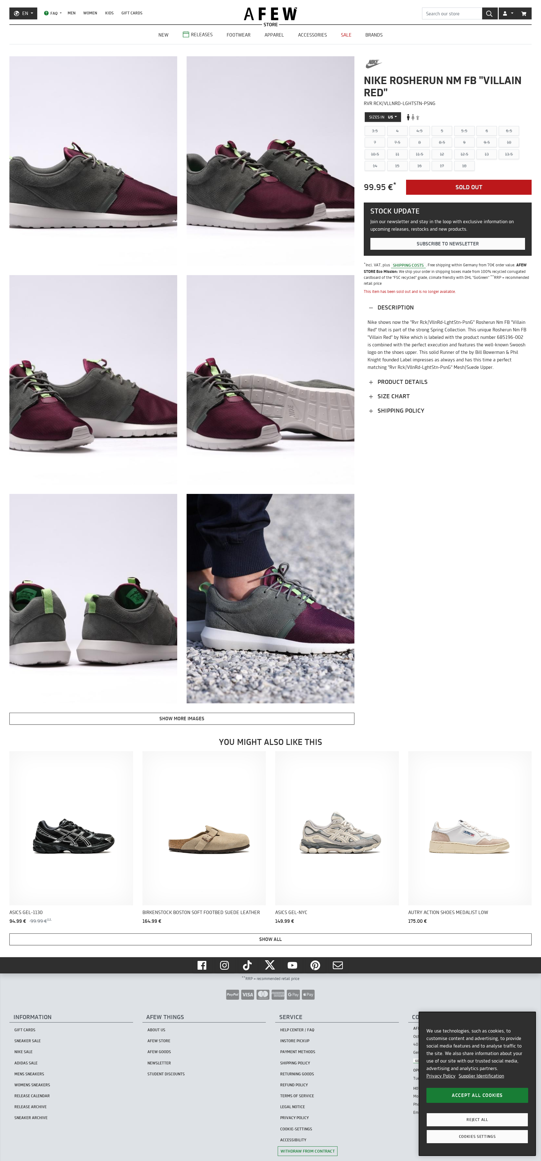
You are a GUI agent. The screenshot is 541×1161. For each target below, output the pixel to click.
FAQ (54, 13)
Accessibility (293, 1140)
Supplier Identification (481, 1076)
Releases (202, 35)
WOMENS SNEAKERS (32, 1085)
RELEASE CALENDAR (32, 1095)
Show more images (181, 718)
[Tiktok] (248, 965)
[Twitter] (270, 965)
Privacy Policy (441, 1076)
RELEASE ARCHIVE (30, 1106)
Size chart (393, 396)
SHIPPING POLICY (295, 1063)
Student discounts (166, 1074)
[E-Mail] (338, 965)
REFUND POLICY (294, 1085)
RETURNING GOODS (297, 1074)
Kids (109, 13)
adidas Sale (26, 1063)
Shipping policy (400, 410)
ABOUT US (156, 1030)
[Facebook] (202, 965)
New (163, 35)
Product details (402, 381)
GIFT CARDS (131, 13)
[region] (477, 1084)
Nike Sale (23, 1051)
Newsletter (159, 1063)
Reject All (477, 1119)
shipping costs (408, 264)
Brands (374, 35)
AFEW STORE (270, 14)
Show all (270, 939)
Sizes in (381, 116)
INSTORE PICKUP (294, 1040)
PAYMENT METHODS (297, 1051)
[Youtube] (293, 965)
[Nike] (374, 64)
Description (395, 307)
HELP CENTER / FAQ (297, 1030)
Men (71, 13)
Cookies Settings (477, 1136)
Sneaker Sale (27, 1040)
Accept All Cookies (477, 1095)
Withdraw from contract (308, 1150)
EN (25, 13)
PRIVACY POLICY (294, 1117)
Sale (346, 35)
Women (90, 13)
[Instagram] (225, 965)
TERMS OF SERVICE (297, 1095)
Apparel (274, 35)
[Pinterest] (316, 965)
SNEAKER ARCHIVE (31, 1117)
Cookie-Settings (296, 1129)
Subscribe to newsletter (448, 244)
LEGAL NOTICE (292, 1106)
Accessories (312, 35)
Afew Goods (159, 1051)
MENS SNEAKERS (29, 1074)
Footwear (238, 35)
